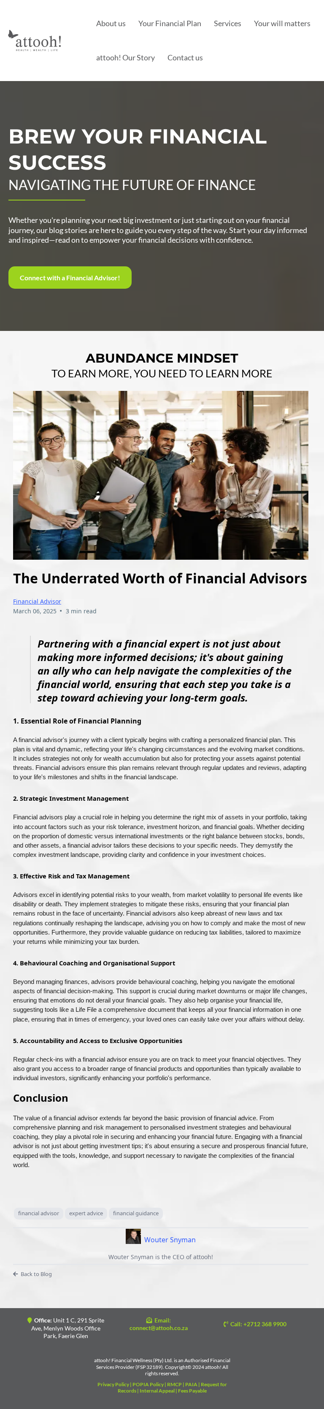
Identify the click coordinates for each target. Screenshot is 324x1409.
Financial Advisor (37, 601)
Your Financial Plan (169, 23)
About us (111, 23)
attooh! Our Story (125, 57)
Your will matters (282, 23)
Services (227, 23)
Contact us (185, 57)
